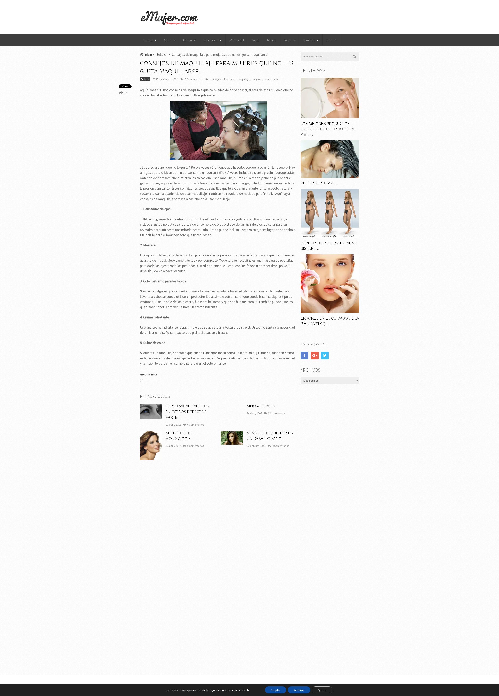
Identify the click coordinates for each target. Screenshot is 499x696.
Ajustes (322, 690)
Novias (271, 40)
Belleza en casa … (319, 183)
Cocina (187, 40)
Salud (167, 40)
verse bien (271, 79)
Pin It (123, 92)
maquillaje (244, 79)
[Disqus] (218, 520)
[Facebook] (304, 355)
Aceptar (275, 690)
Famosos (309, 40)
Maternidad (236, 40)
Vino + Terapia (261, 406)
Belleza (148, 40)
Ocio (329, 40)
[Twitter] (325, 355)
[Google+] (315, 355)
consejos (215, 79)
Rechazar (299, 690)
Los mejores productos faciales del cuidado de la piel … (327, 129)
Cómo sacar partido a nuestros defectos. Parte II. (188, 412)
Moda (255, 40)
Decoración (211, 40)
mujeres (257, 79)
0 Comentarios (193, 79)
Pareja (287, 40)
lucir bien (229, 79)
